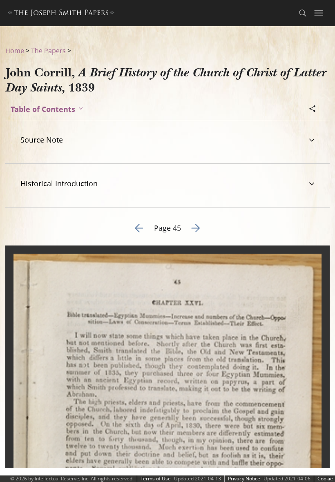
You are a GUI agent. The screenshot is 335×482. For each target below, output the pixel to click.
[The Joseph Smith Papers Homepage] (61, 14)
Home (14, 50)
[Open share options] (312, 109)
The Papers (48, 50)
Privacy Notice (244, 478)
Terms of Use (156, 478)
